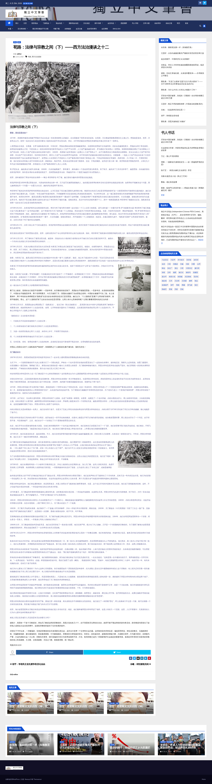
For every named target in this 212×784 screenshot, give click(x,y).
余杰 (163, 264)
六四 (169, 264)
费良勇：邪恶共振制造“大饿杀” (173, 121)
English (116, 29)
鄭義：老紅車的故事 (169, 182)
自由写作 (157, 23)
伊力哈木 (181, 260)
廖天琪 (197, 268)
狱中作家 (98, 23)
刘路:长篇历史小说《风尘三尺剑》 (174, 176)
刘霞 (193, 264)
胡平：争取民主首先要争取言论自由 (28, 664)
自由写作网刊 (92, 29)
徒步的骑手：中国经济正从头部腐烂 (175, 59)
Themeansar (38, 779)
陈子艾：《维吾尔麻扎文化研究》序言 (176, 170)
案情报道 (163, 742)
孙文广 (170, 268)
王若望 (184, 281)
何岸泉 (188, 260)
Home (204, 779)
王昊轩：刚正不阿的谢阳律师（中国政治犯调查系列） (182, 104)
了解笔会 (46, 23)
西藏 (183, 285)
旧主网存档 (22, 29)
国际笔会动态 (74, 23)
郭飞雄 (189, 285)
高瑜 (181, 289)
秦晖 (190, 281)
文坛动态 (86, 23)
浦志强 (164, 281)
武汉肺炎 (188, 277)
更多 (163, 195)
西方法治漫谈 (36, 57)
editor (19, 54)
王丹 (170, 281)
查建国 (195, 272)
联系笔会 (35, 23)
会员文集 (79, 29)
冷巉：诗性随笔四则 (139, 664)
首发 (186, 23)
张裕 (163, 272)
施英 (174, 272)
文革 (169, 272)
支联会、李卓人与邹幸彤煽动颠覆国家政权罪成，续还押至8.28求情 (180, 746)
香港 (170, 289)
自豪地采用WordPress (13, 779)
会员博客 (105, 29)
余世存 (196, 260)
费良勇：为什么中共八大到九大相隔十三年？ (179, 90)
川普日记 (189, 268)
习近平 (173, 260)
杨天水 (181, 272)
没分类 (62, 742)
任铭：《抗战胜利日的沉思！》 (173, 110)
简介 (17, 23)
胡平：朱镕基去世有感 (170, 116)
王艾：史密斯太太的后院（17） (77, 706)
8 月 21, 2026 (167, 751)
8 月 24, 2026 (16, 751)
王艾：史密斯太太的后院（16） (127, 706)
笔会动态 (59, 23)
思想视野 (124, 23)
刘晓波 (175, 264)
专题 (10, 29)
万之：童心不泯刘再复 (170, 156)
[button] (200, 26)
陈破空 (164, 289)
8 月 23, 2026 (66, 751)
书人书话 (135, 23)
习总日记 (165, 260)
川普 (181, 268)
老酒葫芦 (165, 285)
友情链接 (68, 29)
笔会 (196, 281)
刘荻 (187, 264)
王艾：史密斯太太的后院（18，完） (29, 706)
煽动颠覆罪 (170, 742)
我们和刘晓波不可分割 (40, 29)
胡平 (172, 285)
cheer (26, 710)
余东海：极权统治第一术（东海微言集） (177, 47)
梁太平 (164, 277)
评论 (15, 42)
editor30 (29, 751)
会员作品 (111, 23)
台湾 (198, 264)
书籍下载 (56, 29)
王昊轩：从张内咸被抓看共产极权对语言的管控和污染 (182, 53)
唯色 (163, 268)
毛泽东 (196, 277)
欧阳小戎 (172, 277)
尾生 (176, 268)
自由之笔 (169, 23)
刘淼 (181, 264)
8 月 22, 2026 (116, 751)
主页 (25, 23)
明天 (178, 23)
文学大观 (146, 23)
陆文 (196, 285)
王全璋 (177, 281)
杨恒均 (188, 272)
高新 (176, 289)
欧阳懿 (180, 277)
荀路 (29, 57)
